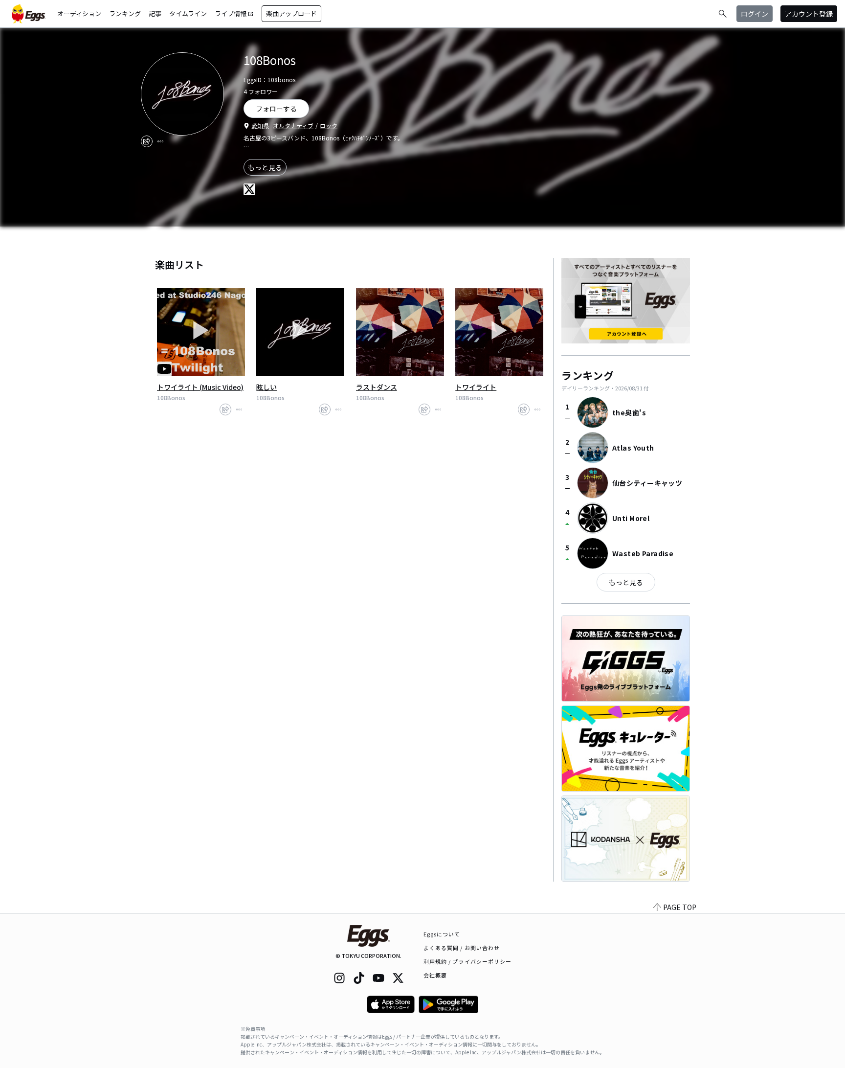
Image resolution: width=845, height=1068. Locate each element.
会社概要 (435, 975)
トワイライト (475, 387)
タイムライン (188, 13)
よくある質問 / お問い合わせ (461, 948)
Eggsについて (442, 934)
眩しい (266, 387)
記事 (155, 13)
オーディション (79, 13)
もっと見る (265, 167)
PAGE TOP (679, 907)
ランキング (125, 13)
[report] (160, 141)
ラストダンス (376, 387)
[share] (147, 141)
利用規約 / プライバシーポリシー (467, 961)
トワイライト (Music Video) (200, 387)
